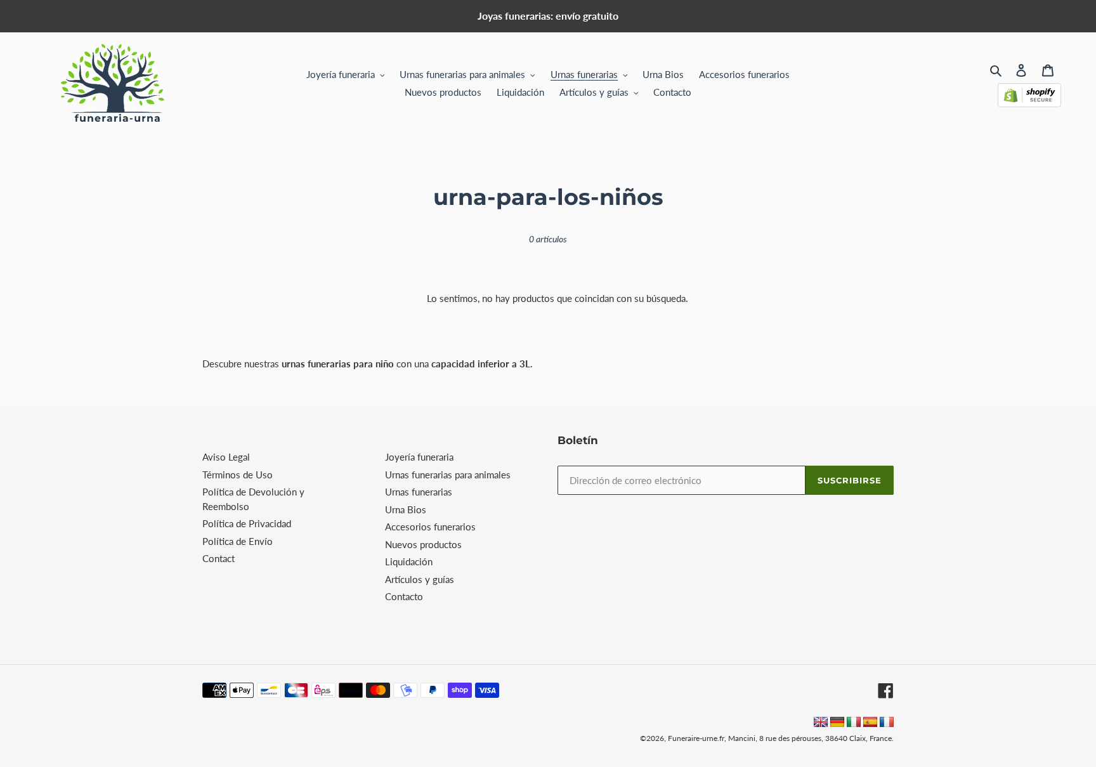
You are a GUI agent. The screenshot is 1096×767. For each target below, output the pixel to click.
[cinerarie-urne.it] (854, 723)
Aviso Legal (226, 456)
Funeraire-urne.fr (696, 738)
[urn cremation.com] (821, 723)
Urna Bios (405, 509)
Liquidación (409, 561)
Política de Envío (237, 541)
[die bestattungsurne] (837, 723)
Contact (218, 558)
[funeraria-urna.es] (871, 723)
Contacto (404, 596)
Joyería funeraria (419, 456)
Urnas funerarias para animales (448, 474)
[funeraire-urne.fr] (887, 723)
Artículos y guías (419, 579)
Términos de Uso (237, 474)
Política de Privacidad (246, 523)
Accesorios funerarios (430, 526)
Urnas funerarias (418, 491)
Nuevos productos (423, 544)
